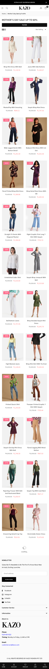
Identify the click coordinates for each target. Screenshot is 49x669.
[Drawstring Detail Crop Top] (12, 517)
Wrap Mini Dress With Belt (13, 67)
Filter (24, 25)
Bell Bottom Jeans (12, 321)
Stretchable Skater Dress (36, 534)
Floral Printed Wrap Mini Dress (12, 191)
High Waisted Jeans (13, 364)
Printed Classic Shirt (13, 404)
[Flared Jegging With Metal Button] (36, 431)
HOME (3, 667)
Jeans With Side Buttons (36, 67)
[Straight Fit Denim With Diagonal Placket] (12, 217)
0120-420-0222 (6, 634)
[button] (45, 8)
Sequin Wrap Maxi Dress (36, 107)
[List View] (5, 29)
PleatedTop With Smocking (12, 107)
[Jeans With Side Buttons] (36, 50)
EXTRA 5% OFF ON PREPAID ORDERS (24, 2)
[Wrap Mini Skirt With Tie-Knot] (36, 347)
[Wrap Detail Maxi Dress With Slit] (36, 174)
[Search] (7, 8)
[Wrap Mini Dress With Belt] (12, 50)
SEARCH (45, 667)
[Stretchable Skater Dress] (36, 517)
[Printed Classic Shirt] (12, 387)
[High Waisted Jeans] (12, 347)
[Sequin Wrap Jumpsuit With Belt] (36, 261)
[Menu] (2, 8)
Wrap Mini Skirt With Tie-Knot (36, 364)
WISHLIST (25, 667)
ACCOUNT (14, 667)
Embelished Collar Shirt (13, 277)
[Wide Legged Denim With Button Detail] (12, 131)
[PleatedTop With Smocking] (12, 90)
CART (35, 667)
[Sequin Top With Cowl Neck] (36, 474)
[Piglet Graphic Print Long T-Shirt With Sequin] (36, 217)
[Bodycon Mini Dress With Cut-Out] (36, 131)
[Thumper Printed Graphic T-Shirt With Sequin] (36, 387)
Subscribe (9, 579)
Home (4, 14)
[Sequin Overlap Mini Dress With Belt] (12, 431)
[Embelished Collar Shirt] (12, 261)
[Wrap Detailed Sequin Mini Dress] (36, 304)
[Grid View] (3, 29)
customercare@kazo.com (10, 645)
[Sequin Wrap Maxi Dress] (36, 90)
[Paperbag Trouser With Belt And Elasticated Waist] (12, 474)
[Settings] (41, 8)
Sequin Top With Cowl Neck (36, 491)
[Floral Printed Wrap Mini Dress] (12, 174)
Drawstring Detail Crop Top (12, 534)
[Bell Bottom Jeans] (12, 304)
